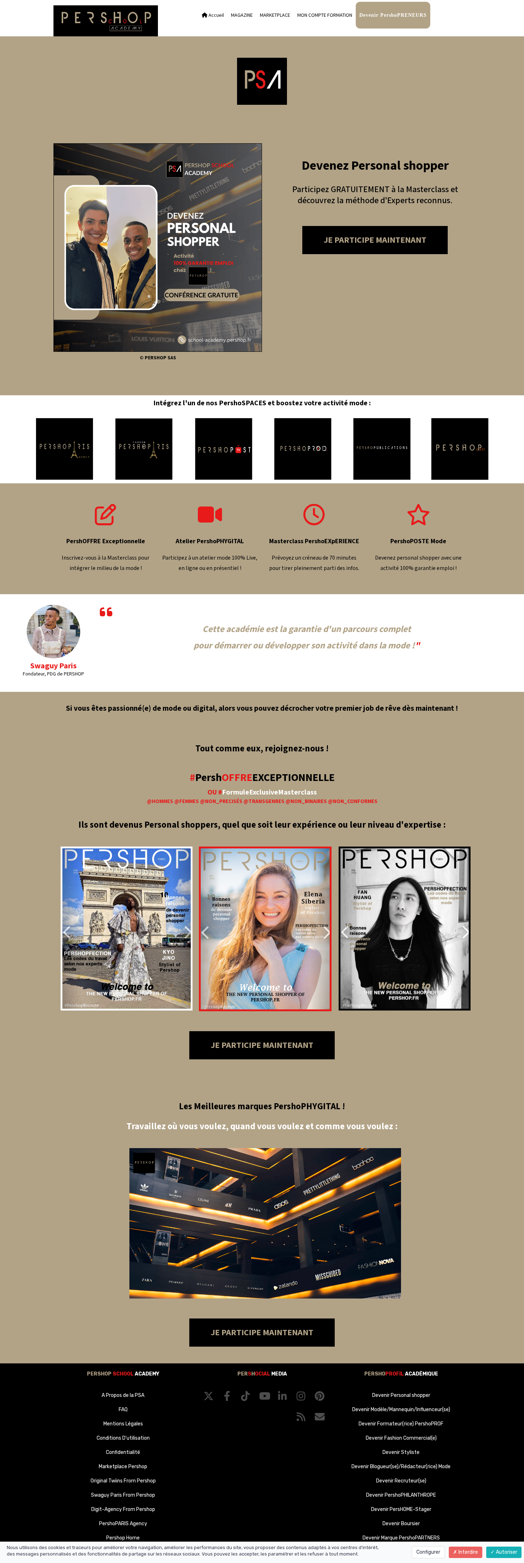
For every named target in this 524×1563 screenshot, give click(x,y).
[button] (72, 928)
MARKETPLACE (275, 15)
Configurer (428, 1552)
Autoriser (506, 1552)
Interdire (467, 1552)
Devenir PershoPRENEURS (393, 15)
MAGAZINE (242, 15)
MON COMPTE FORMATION (324, 15)
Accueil (215, 15)
